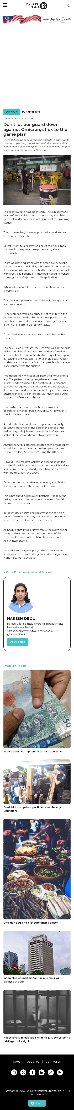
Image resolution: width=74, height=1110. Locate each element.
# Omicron (45, 572)
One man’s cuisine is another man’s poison (31, 922)
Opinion (12, 111)
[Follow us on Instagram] (14, 1072)
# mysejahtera (28, 572)
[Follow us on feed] (60, 1072)
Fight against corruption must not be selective (33, 751)
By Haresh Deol (31, 111)
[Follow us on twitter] (23, 1072)
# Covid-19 (10, 572)
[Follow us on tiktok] (51, 1072)
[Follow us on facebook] (32, 1072)
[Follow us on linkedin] (42, 1072)
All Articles (17, 641)
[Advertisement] (37, 67)
